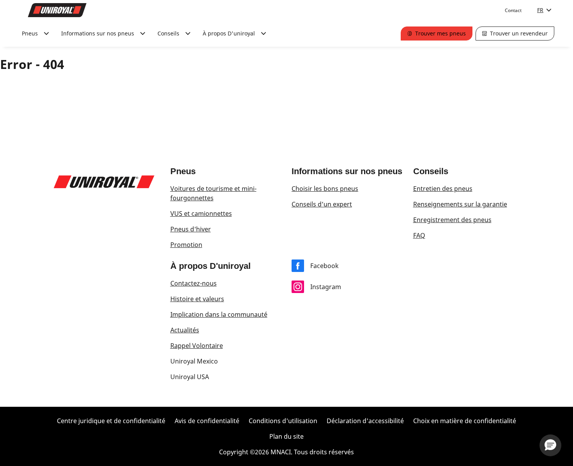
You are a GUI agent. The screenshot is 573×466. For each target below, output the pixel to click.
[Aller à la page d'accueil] (57, 10)
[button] (550, 445)
